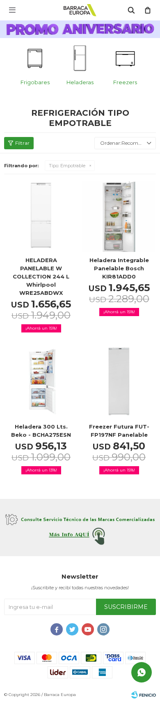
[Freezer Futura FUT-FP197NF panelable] (119, 381)
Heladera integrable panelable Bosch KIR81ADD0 (119, 268)
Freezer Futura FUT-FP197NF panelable (119, 430)
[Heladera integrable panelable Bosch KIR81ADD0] (119, 215)
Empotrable (67, 165)
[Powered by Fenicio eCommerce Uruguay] (143, 695)
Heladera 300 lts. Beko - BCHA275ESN (41, 430)
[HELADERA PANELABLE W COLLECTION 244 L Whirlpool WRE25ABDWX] (41, 215)
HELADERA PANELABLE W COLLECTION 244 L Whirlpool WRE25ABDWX (41, 276)
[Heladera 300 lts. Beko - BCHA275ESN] (41, 381)
